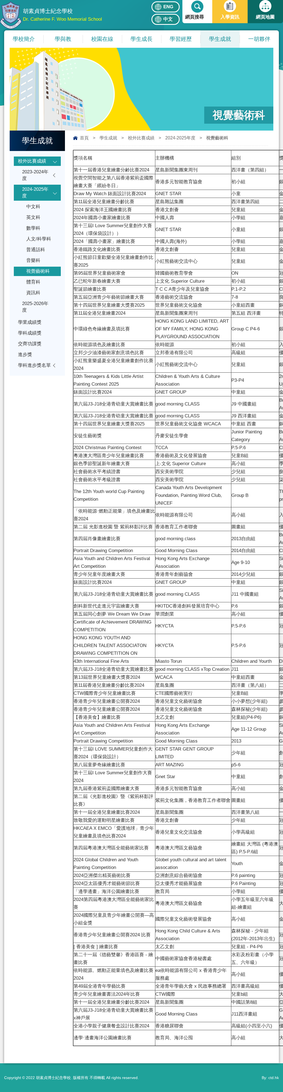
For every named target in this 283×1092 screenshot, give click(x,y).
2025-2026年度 (35, 307)
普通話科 (35, 249)
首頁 (84, 138)
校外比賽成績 (141, 138)
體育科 (33, 282)
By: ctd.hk (270, 1077)
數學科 (33, 228)
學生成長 (141, 39)
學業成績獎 (29, 322)
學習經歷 (181, 39)
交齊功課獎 (29, 343)
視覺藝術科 (38, 271)
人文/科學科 (38, 239)
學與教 (63, 39)
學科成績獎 (29, 333)
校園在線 (102, 39)
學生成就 (220, 39)
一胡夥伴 (259, 39)
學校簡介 (24, 39)
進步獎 (25, 354)
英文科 (33, 217)
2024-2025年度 (180, 138)
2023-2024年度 (35, 175)
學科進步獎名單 (34, 365)
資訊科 (33, 292)
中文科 (33, 206)
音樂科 (33, 260)
